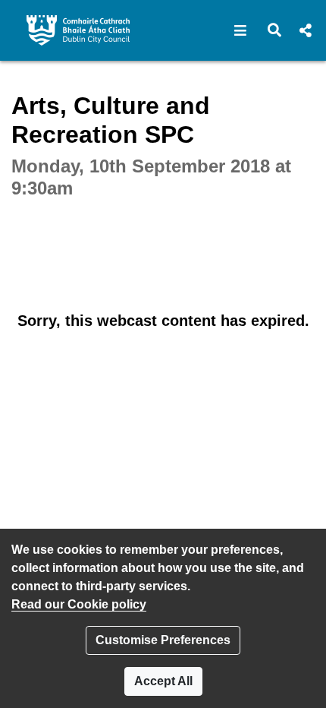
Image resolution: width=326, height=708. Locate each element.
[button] (240, 30)
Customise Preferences (163, 640)
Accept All (163, 681)
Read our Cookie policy (78, 604)
